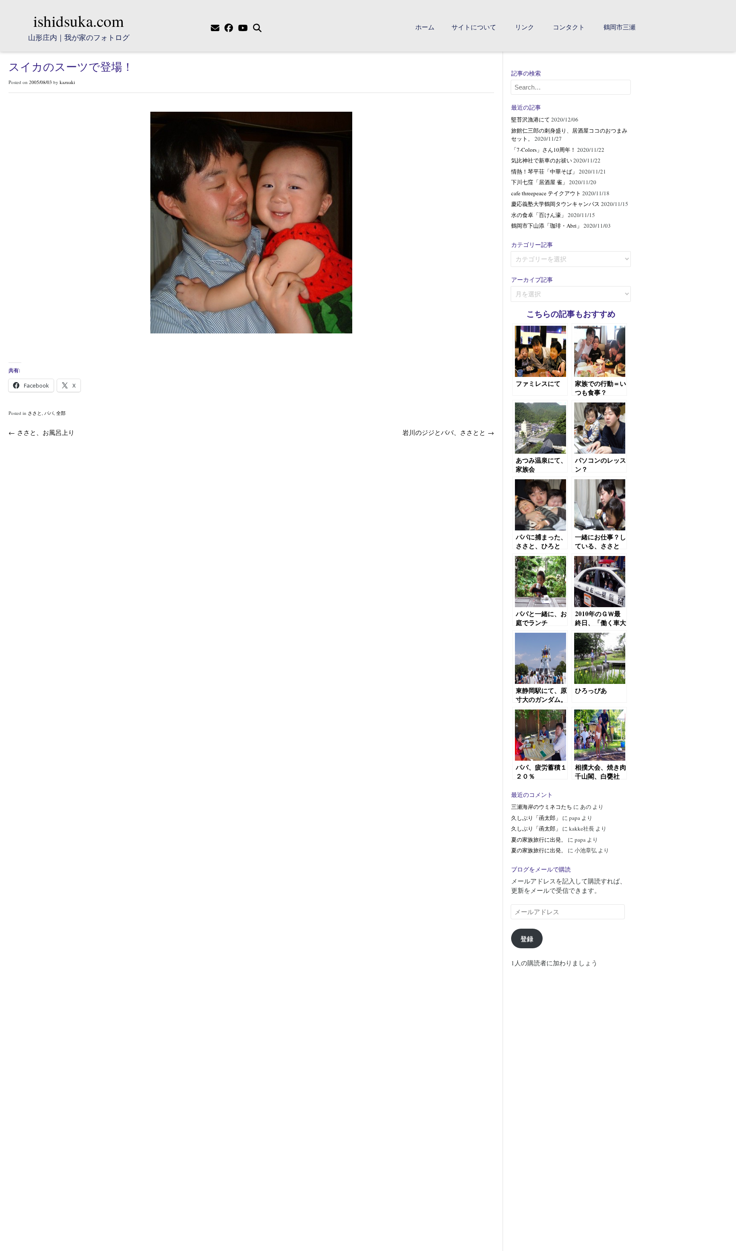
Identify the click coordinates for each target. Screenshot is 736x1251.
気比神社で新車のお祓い (541, 160)
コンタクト (569, 27)
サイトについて (473, 27)
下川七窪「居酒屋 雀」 (539, 182)
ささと (35, 413)
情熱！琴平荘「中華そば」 (544, 171)
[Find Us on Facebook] (228, 28)
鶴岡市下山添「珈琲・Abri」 (546, 225)
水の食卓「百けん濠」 (538, 215)
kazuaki (67, 82)
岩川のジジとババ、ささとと (448, 432)
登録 (526, 938)
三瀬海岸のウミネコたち (541, 807)
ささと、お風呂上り (42, 432)
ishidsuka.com (78, 21)
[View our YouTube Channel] (243, 28)
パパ (49, 413)
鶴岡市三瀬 (619, 27)
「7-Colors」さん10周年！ (543, 149)
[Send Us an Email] (215, 28)
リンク (524, 27)
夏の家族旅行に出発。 (538, 839)
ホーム (424, 27)
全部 (61, 413)
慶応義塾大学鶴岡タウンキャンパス (555, 204)
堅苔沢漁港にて (530, 119)
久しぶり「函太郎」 (536, 818)
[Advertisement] (570, 1105)
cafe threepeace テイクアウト (546, 193)
